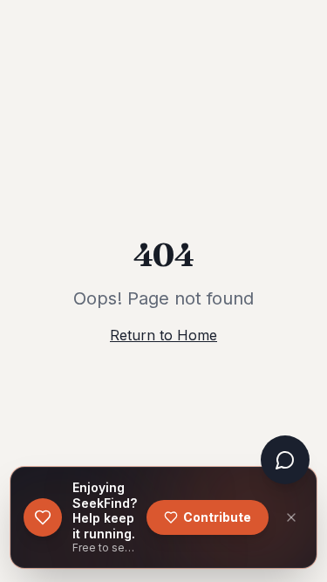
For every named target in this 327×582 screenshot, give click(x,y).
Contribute (217, 517)
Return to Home (163, 335)
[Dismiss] (291, 517)
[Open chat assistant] (285, 459)
